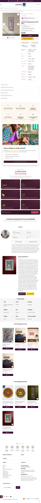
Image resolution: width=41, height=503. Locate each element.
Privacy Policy (5, 476)
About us (4, 465)
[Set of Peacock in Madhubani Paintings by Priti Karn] (8, 360)
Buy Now (30, 35)
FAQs (4, 466)
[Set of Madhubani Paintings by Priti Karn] (20, 335)
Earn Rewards (5, 471)
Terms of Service (6, 477)
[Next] (18, 24)
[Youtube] (10, 496)
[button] (29, 18)
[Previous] (4, 24)
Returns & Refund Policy (7, 475)
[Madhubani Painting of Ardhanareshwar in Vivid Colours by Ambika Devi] (33, 392)
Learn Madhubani (30, 293)
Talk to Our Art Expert (27, 38)
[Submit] (2, 8)
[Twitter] (6, 496)
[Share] (37, 38)
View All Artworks (18, 241)
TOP (39, 501)
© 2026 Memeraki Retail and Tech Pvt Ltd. (10, 499)
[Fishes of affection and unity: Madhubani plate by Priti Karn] (8, 392)
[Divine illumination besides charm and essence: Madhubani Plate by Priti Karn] (20, 392)
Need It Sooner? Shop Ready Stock (20, 161)
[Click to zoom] (18, 14)
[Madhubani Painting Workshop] (8, 335)
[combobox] (20, 8)
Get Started (34, 212)
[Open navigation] (3, 4)
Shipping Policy (5, 474)
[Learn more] (28, 13)
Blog (3, 468)
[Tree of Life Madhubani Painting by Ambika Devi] (8, 418)
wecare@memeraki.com (25, 466)
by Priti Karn (23, 25)
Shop (4, 470)
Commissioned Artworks (7, 469)
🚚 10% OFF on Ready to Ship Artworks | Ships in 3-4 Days (20, 1)
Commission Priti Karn (33, 241)
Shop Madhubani (22, 293)
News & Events (5, 472)
